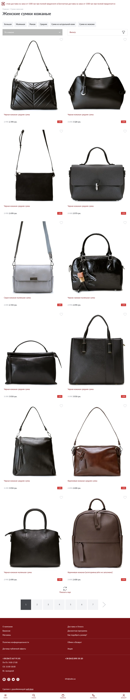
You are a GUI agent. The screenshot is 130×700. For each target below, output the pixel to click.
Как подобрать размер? (77, 635)
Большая (8, 24)
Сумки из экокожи (86, 24)
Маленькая (20, 24)
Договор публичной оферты (14, 649)
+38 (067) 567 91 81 (11, 658)
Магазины (7, 635)
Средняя (43, 24)
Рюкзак (32, 24)
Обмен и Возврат (75, 642)
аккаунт (123, 698)
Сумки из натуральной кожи (63, 24)
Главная (6, 9)
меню (5, 698)
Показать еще (65, 592)
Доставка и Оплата (75, 627)
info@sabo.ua (70, 679)
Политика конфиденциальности (16, 642)
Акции (70, 649)
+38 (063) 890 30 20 (74, 658)
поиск (34, 698)
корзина (63, 698)
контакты (93, 698)
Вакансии (6, 631)
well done (29, 689)
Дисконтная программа (77, 631)
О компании (8, 627)
